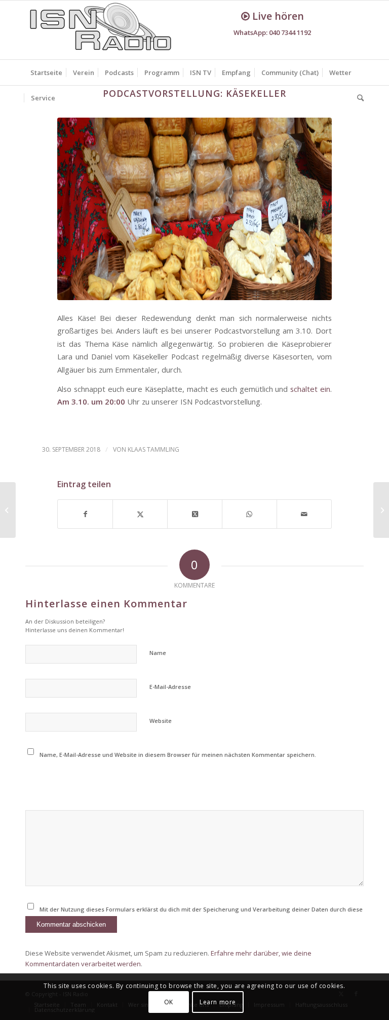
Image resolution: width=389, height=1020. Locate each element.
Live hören (277, 16)
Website (160, 720)
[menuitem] (46, 72)
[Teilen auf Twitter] (140, 514)
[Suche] (358, 98)
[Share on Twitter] (195, 514)
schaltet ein (309, 389)
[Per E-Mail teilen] (304, 514)
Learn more (218, 1002)
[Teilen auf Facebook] (85, 514)
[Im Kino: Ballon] (8, 510)
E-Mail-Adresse (170, 686)
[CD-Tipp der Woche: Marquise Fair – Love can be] (381, 510)
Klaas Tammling (153, 449)
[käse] (194, 209)
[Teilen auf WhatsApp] (249, 514)
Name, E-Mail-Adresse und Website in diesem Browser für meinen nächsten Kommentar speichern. (178, 754)
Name (157, 653)
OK (168, 1002)
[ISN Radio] (101, 30)
